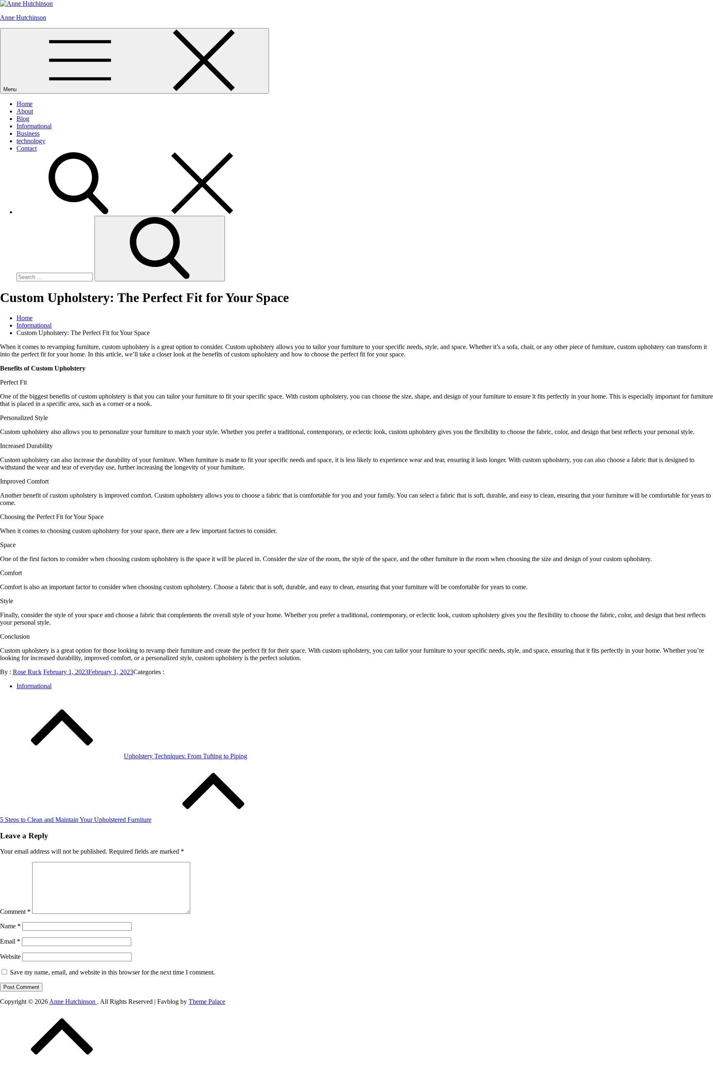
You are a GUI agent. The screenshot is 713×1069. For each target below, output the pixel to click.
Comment (15, 911)
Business (28, 133)
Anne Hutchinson (23, 17)
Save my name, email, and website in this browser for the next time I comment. (112, 972)
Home (25, 103)
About (25, 111)
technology (31, 140)
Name (10, 926)
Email (10, 941)
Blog (23, 118)
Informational (34, 126)
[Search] (140, 211)
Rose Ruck (27, 671)
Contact (27, 148)
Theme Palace (207, 1001)
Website (10, 956)
